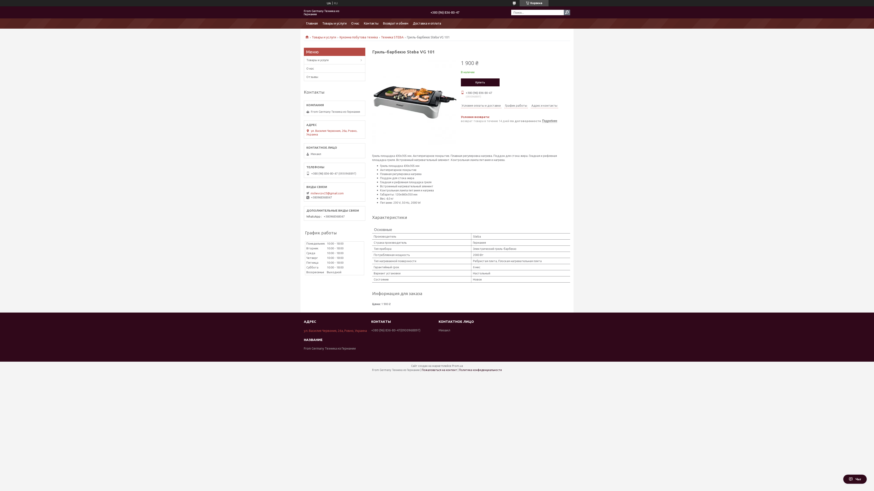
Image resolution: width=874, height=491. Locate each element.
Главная (312, 23)
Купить (480, 82)
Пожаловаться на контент (439, 369)
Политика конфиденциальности (480, 369)
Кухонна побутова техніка (359, 37)
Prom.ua (457, 365)
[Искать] (567, 12)
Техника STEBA (392, 37)
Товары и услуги (334, 23)
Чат (858, 479)
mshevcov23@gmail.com (327, 193)
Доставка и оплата (427, 23)
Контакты (371, 23)
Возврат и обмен (395, 23)
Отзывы (312, 76)
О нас (355, 23)
